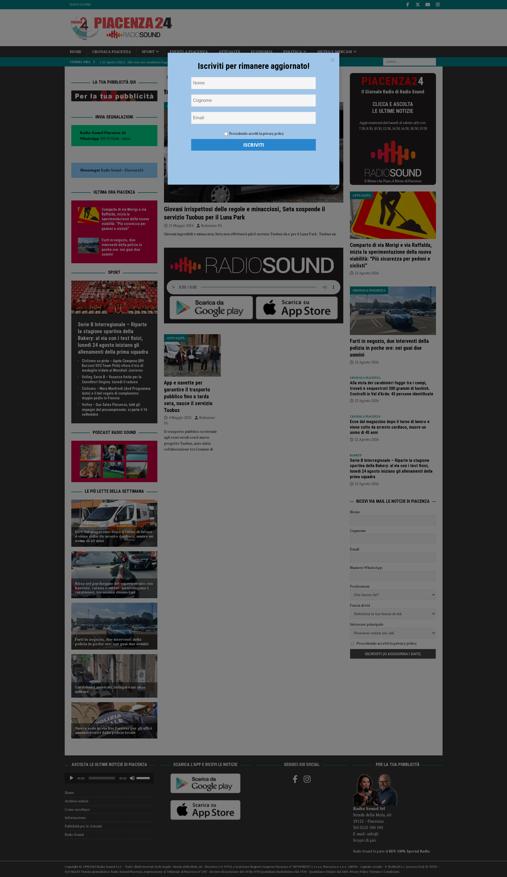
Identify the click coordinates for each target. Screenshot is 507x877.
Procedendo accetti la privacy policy (256, 133)
